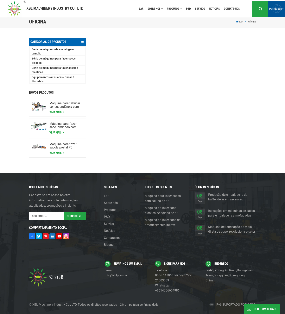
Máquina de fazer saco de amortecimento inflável (162, 222)
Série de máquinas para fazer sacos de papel (54, 60)
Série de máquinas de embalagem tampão (53, 51)
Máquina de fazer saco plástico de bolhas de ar (161, 210)
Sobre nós (154, 8)
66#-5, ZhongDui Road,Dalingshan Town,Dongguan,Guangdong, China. (229, 275)
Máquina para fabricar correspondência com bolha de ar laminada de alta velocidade (66, 105)
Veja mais (55, 112)
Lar (141, 8)
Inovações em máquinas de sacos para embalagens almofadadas (231, 213)
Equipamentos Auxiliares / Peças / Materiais (53, 79)
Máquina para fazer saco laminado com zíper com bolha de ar (64, 125)
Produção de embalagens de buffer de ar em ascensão (227, 197)
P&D (188, 8)
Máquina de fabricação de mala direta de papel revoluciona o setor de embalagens (231, 229)
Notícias (214, 8)
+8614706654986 (167, 290)
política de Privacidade (143, 304)
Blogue (108, 245)
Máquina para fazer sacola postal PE (62, 145)
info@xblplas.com (117, 275)
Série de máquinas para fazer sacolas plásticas (55, 70)
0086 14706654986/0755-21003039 (173, 277)
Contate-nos (232, 8)
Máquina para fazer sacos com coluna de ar (163, 198)
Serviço (200, 8)
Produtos (173, 8)
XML (123, 304)
